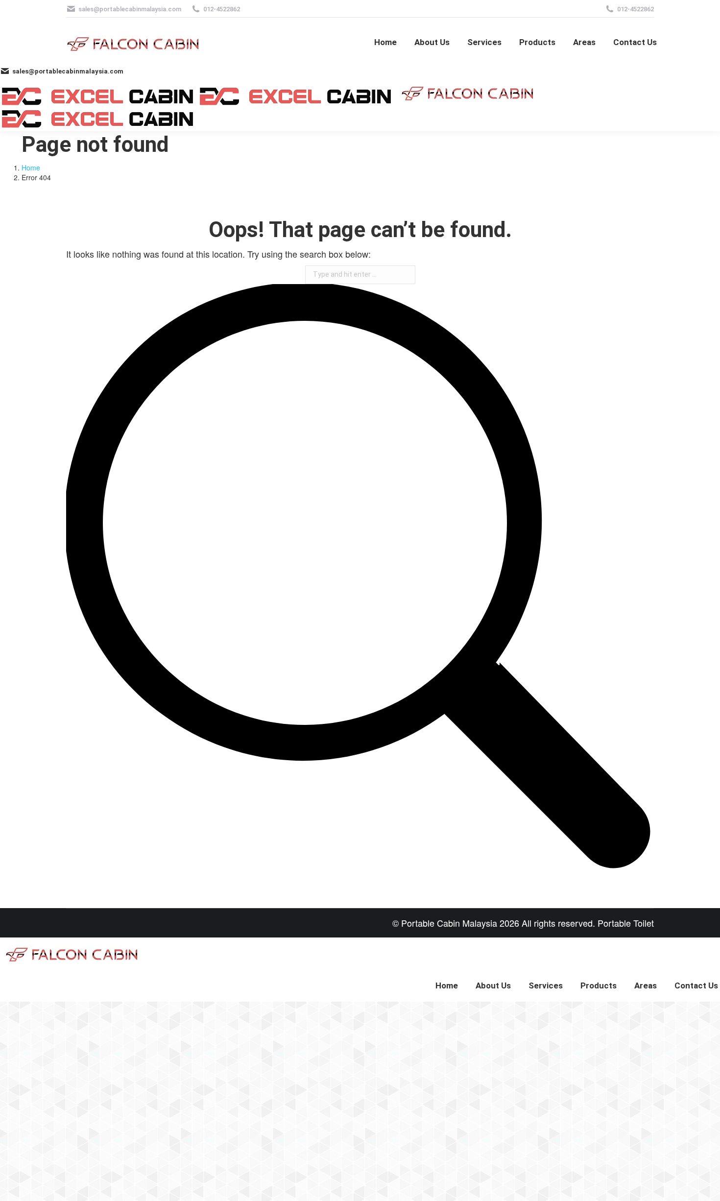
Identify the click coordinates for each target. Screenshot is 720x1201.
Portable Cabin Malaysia (449, 922)
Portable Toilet (626, 922)
